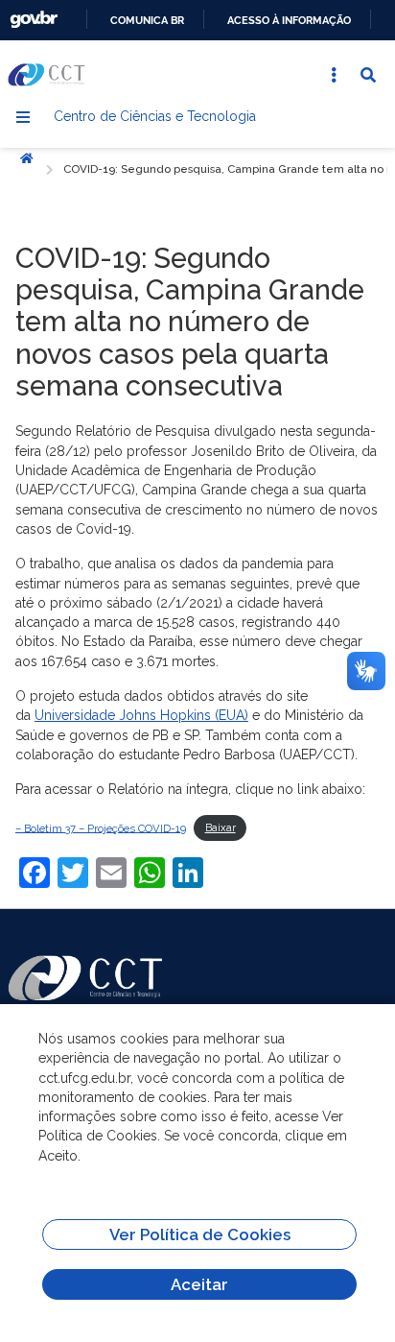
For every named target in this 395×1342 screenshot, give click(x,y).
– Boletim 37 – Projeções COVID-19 (100, 827)
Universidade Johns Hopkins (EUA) (141, 715)
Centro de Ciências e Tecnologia (155, 116)
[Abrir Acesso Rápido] (333, 75)
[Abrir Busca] (368, 75)
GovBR (34, 20)
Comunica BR (147, 20)
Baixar (220, 827)
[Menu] (23, 117)
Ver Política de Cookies (199, 1234)
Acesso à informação (289, 20)
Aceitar (199, 1284)
